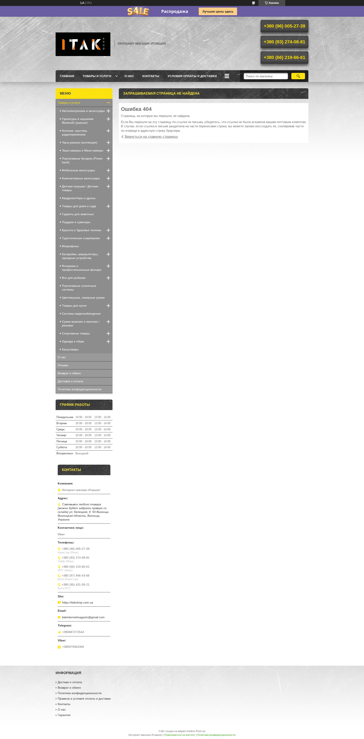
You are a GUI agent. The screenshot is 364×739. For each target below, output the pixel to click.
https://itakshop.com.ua (77, 602)
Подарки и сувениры (76, 222)
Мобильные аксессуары (78, 170)
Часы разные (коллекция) (79, 142)
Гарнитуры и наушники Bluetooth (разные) (78, 120)
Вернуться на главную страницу (151, 137)
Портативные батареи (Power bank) (82, 160)
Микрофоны (70, 246)
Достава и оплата (70, 682)
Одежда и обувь (73, 341)
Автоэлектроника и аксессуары (83, 111)
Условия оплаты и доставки (192, 76)
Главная (67, 76)
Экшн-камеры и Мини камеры (82, 150)
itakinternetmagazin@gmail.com (83, 617)
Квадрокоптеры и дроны (78, 198)
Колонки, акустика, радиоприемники (75, 132)
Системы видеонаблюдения (81, 313)
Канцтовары (70, 349)
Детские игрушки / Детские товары (80, 188)
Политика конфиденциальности (80, 389)
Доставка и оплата (70, 381)
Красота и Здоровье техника (81, 230)
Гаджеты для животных (78, 214)
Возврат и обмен (69, 373)
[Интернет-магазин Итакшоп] (83, 43)
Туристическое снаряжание (81, 238)
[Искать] (298, 76)
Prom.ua (200, 731)
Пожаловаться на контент (179, 735)
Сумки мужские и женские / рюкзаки (80, 323)
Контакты (150, 76)
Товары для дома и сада (79, 206)
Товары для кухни (74, 305)
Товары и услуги (97, 76)
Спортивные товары (76, 333)
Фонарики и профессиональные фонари (81, 267)
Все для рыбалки (74, 277)
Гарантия (64, 715)
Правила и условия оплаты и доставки (84, 698)
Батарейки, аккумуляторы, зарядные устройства (80, 256)
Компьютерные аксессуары (81, 178)
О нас (129, 76)
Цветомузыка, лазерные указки (83, 297)
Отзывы (63, 365)
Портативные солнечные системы (79, 287)
